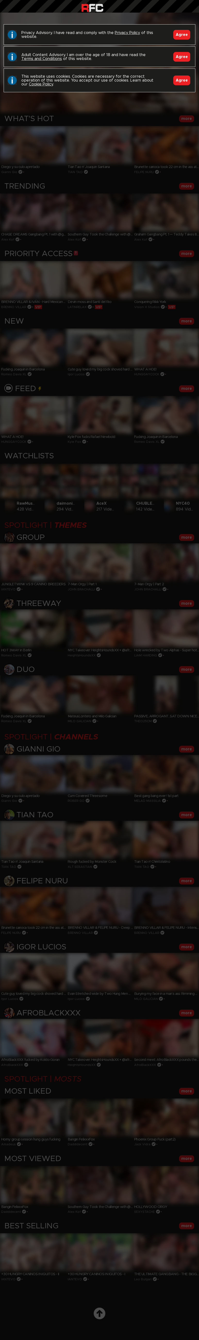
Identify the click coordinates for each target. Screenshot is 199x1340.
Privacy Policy (127, 33)
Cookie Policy (41, 84)
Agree (182, 35)
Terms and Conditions (41, 59)
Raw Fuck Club (92, 7)
